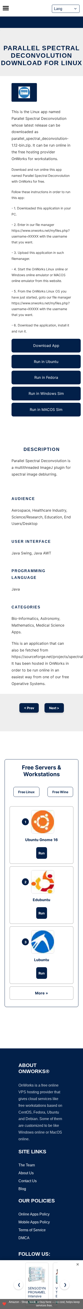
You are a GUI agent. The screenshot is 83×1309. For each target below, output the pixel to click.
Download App (46, 345)
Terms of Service (32, 1230)
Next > (54, 708)
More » (41, 993)
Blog (22, 1189)
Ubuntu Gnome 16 (41, 839)
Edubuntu (41, 899)
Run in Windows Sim (46, 393)
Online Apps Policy (34, 1214)
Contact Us (27, 1181)
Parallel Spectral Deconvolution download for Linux (41, 55)
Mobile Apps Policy (34, 1222)
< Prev (29, 708)
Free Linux (26, 792)
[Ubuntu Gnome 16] (43, 821)
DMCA (24, 1238)
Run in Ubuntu (46, 361)
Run (42, 853)
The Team (26, 1165)
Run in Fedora (46, 377)
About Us (26, 1173)
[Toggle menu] (5, 8)
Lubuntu (41, 959)
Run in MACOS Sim (46, 409)
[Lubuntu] (43, 941)
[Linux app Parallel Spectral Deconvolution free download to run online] (24, 92)
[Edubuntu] (43, 881)
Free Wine (60, 792)
